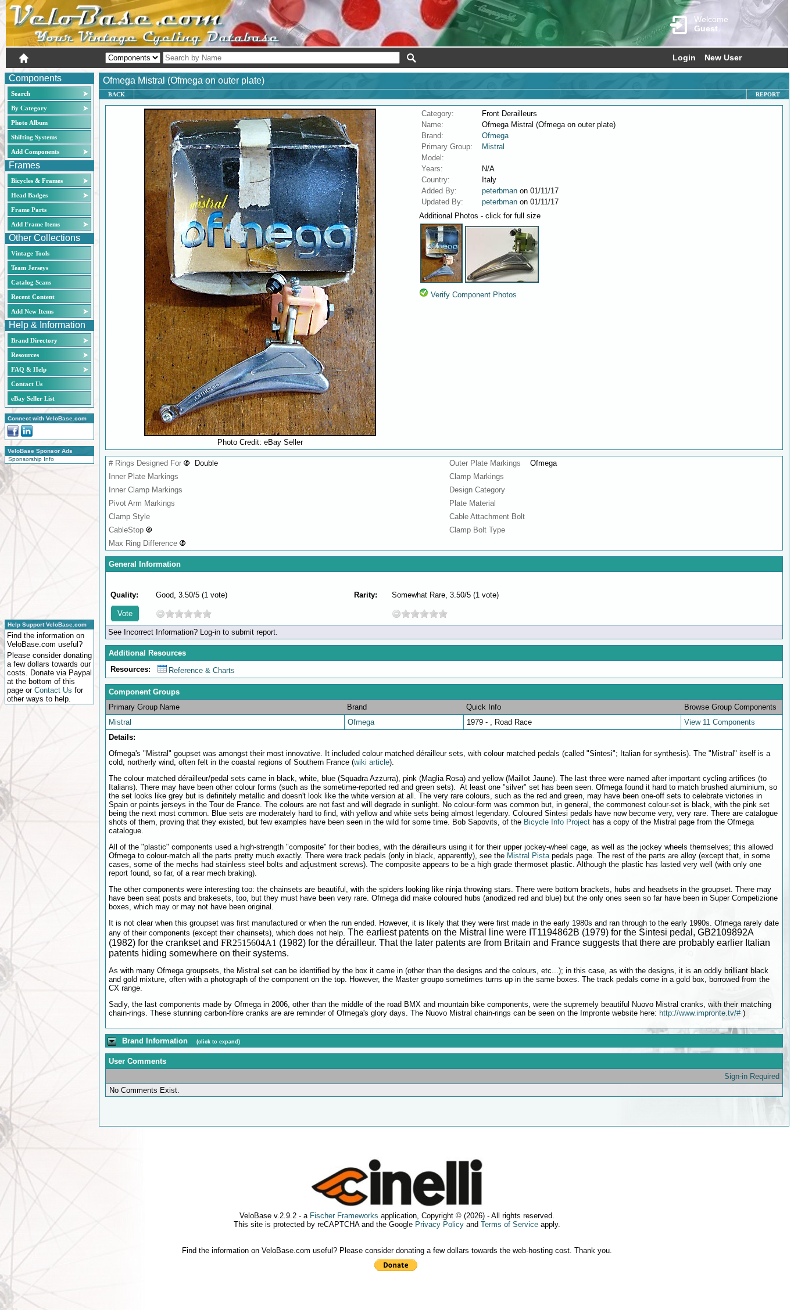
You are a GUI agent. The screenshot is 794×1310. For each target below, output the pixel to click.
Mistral (493, 146)
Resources (25, 354)
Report (768, 94)
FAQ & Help (29, 369)
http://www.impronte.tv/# (700, 1013)
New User (723, 57)
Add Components (35, 151)
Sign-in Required (751, 1076)
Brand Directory (34, 340)
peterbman (499, 190)
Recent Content (33, 296)
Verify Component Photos (474, 294)
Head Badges (29, 195)
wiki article (371, 762)
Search (20, 93)
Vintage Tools (30, 253)
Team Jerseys (29, 267)
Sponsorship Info (31, 459)
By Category (29, 108)
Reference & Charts (202, 670)
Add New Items (32, 311)
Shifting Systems (34, 137)
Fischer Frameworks (344, 1215)
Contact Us (26, 383)
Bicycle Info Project (557, 822)
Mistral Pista (528, 855)
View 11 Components (719, 722)
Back (116, 94)
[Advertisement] (46, 540)
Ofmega (495, 135)
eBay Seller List (33, 398)
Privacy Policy (439, 1224)
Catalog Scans (31, 282)
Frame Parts (29, 209)
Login (684, 57)
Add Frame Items (35, 224)
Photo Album (29, 122)
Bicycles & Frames (38, 180)
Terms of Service (509, 1224)
